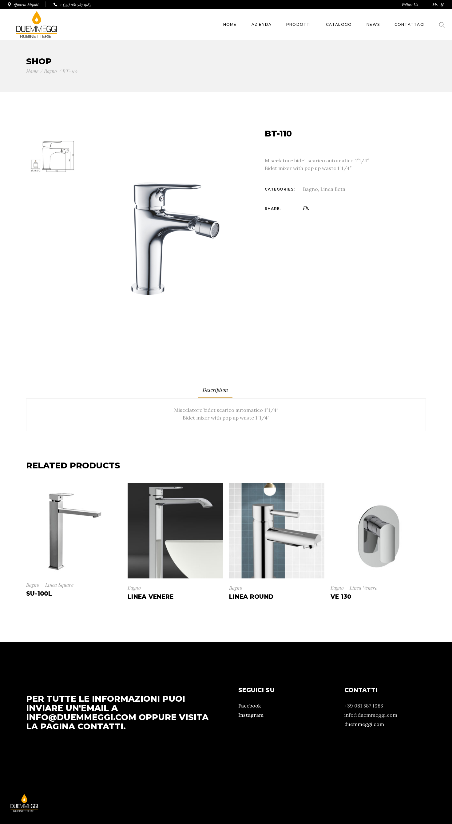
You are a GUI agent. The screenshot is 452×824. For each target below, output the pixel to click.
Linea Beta (332, 189)
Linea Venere (363, 588)
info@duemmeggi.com (81, 717)
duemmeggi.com (364, 724)
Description (215, 390)
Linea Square (59, 585)
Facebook (249, 706)
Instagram (251, 715)
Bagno (310, 189)
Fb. (435, 4)
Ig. (443, 4)
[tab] (215, 390)
